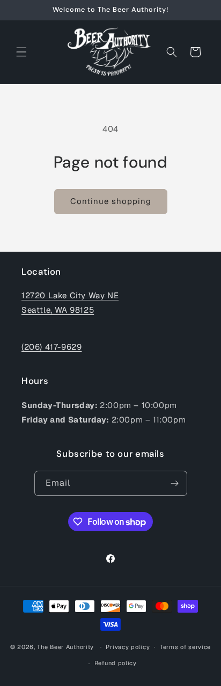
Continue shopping (110, 201)
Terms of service (185, 647)
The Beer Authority (65, 646)
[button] (21, 52)
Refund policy (115, 663)
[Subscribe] (175, 483)
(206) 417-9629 (51, 347)
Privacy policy (128, 647)
